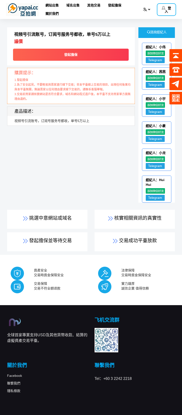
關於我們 (52, 13)
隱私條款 (13, 391)
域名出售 (73, 5)
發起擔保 (114, 5)
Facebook (14, 376)
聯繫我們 (13, 383)
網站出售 (52, 5)
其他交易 (93, 5)
